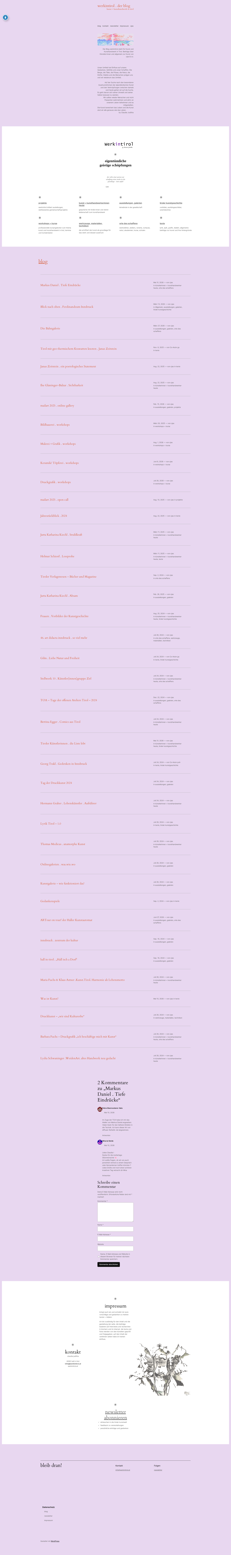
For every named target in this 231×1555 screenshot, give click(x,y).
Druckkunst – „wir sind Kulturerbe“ (62, 1016)
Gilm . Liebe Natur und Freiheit (60, 658)
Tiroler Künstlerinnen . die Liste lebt (62, 743)
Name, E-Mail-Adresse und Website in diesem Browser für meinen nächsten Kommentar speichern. (115, 1256)
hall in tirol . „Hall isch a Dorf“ (58, 959)
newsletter (158, 1470)
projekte (42, 203)
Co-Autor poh (175, 762)
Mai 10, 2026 (109, 1112)
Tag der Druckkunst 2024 (56, 783)
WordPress (55, 1541)
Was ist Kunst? (49, 998)
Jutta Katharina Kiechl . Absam (59, 595)
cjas (171, 282)
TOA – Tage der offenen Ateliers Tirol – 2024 (68, 700)
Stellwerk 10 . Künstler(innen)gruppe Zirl (65, 678)
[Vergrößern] (130, 36)
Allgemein (159, 307)
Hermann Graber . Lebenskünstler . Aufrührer (68, 803)
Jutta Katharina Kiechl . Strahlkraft (61, 534)
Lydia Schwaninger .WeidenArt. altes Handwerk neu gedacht (78, 1058)
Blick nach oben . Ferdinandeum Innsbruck (66, 306)
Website (100, 1244)
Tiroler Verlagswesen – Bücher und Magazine (68, 576)
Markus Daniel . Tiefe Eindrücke (60, 285)
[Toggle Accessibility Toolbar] (5, 17)
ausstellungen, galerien (130, 203)
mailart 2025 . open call (54, 499)
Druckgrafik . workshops (55, 482)
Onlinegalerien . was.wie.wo (57, 864)
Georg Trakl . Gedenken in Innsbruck (63, 763)
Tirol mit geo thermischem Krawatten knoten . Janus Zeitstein (78, 348)
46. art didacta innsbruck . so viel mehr (63, 637)
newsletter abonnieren (115, 1415)
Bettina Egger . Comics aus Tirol (60, 721)
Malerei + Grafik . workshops (58, 443)
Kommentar (102, 1201)
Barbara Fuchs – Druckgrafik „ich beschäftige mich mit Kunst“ (78, 1036)
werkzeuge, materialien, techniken (168, 1018)
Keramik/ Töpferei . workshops (59, 463)
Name (100, 1225)
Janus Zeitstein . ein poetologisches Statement (68, 366)
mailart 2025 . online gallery (57, 405)
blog (43, 261)
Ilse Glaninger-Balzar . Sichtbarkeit (61, 385)
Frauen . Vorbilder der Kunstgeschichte (64, 616)
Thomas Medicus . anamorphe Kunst (62, 844)
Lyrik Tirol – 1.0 (50, 823)
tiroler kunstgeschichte (171, 203)
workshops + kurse (47, 223)
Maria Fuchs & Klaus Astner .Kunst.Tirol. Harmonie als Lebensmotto (82, 980)
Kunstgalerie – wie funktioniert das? (62, 883)
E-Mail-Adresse (104, 1234)
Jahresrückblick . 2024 (53, 515)
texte (162, 223)
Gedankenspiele (50, 901)
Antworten (106, 1135)
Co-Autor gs (174, 347)
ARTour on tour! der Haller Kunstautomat (66, 920)
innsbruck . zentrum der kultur (59, 940)
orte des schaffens (128, 223)
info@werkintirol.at (123, 1470)
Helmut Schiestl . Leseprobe (57, 556)
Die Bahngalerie (50, 328)
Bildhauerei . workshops (55, 424)
